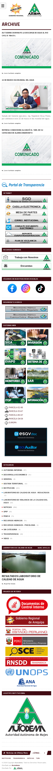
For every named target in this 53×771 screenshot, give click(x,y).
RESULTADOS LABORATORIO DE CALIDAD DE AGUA (21, 577)
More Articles (44, 548)
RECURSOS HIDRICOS (13, 521)
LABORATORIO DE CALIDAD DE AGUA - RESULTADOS (26, 493)
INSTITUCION (9, 488)
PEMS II (7, 516)
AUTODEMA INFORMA (13, 470)
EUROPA (12, 423)
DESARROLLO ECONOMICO (15, 475)
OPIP (6, 512)
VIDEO (6, 539)
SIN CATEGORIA (10, 530)
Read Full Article (9, 584)
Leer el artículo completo (12, 73)
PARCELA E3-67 (16, 411)
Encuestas (26, 266)
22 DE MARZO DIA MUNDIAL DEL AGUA (18, 80)
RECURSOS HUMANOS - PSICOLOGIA (19, 525)
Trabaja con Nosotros (26, 257)
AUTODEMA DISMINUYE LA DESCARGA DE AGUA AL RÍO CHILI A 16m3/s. (25, 34)
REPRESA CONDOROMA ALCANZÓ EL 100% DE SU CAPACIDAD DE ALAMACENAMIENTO (22, 131)
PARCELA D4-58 (16, 419)
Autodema (16, 765)
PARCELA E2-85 (15, 407)
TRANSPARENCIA (11, 534)
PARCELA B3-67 (15, 415)
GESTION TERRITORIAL (13, 484)
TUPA (38, 758)
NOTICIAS (8, 507)
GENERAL (8, 479)
